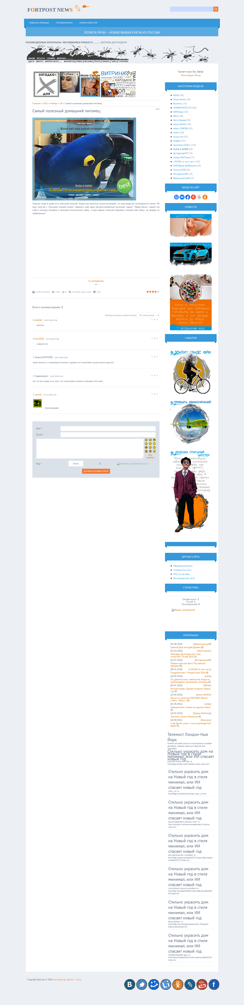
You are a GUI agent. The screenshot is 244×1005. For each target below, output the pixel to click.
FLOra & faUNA (43, 292)
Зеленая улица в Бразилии (184, 716)
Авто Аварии (179, 120)
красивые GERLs (181, 145)
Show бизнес (179, 99)
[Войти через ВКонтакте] (182, 197)
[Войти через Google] (199, 197)
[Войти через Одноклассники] (205, 197)
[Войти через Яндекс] (193, 197)
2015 (45, 103)
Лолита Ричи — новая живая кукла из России (122, 32)
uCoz (78, 979)
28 (61, 103)
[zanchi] (39, 408)
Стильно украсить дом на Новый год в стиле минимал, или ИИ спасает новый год (190, 755)
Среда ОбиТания (181, 157)
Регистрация (187, 75)
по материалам (96, 281)
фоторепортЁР (180, 153)
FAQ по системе (181, 574)
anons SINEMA (180, 128)
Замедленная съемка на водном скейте (190, 707)
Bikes (176, 116)
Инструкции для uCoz (184, 578)
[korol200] (35, 344)
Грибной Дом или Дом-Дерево (185, 647)
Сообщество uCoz (182, 570)
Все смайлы (150, 456)
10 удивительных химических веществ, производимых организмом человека (190, 680)
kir (66, 292)
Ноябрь (53, 103)
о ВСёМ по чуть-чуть (183, 161)
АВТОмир (178, 112)
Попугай (76, 292)
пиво (83, 292)
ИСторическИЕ (180, 174)
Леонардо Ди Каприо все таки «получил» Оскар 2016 (185, 655)
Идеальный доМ (181, 178)
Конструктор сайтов (63, 979)
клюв (88, 292)
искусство (178, 136)
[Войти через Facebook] (187, 197)
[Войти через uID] (176, 197)
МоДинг (177, 141)
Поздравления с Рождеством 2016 (187, 672)
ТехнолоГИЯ (179, 170)
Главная (36, 103)
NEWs (176, 95)
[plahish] (35, 325)
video (175, 132)
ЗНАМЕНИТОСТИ (182, 107)
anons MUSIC (180, 124)
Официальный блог (183, 566)
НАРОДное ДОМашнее (184, 165)
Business (177, 103)
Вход (198, 75)
